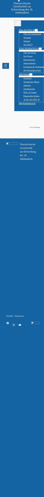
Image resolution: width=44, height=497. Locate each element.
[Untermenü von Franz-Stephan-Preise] (40, 49)
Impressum (19, 316)
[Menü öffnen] (5, 66)
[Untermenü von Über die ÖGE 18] (36, 30)
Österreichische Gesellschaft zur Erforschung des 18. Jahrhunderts (22, 8)
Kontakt (9, 316)
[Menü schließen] (17, 23)
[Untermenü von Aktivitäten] (30, 74)
